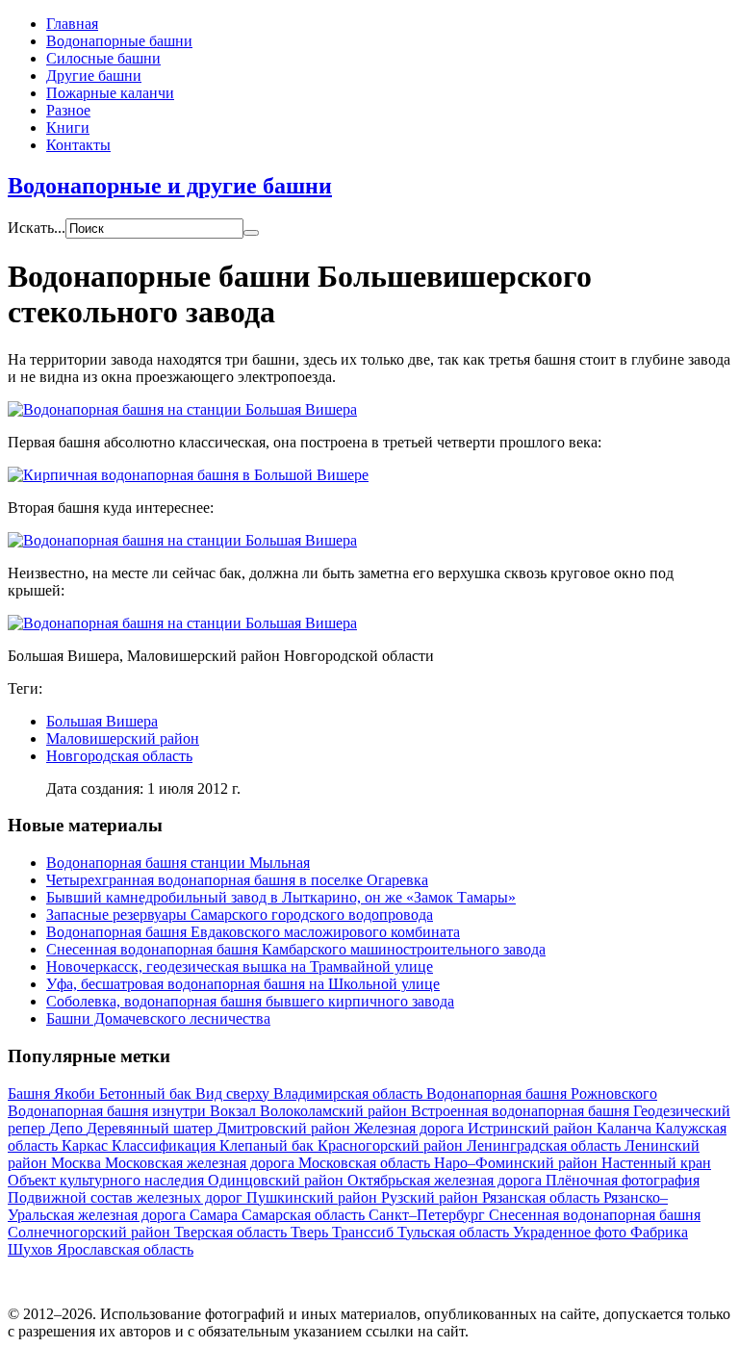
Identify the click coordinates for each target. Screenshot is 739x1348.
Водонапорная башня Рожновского (541, 1093)
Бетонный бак (147, 1093)
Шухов (32, 1249)
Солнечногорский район (91, 1232)
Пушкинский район (313, 1197)
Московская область (366, 1163)
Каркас (87, 1145)
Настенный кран (656, 1163)
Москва (78, 1163)
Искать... (36, 227)
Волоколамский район (335, 1111)
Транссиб (364, 1232)
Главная (72, 23)
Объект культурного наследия (108, 1180)
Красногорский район (392, 1145)
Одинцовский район (277, 1180)
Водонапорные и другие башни (170, 185)
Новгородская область (119, 756)
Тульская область (455, 1232)
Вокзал (235, 1111)
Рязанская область (542, 1197)
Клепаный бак (268, 1145)
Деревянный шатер (152, 1128)
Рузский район (431, 1197)
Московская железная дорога (201, 1163)
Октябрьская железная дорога (446, 1180)
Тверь (311, 1232)
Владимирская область (349, 1093)
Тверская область (232, 1232)
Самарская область (305, 1215)
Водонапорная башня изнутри (109, 1111)
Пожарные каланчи (110, 93)
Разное (68, 110)
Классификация (165, 1145)
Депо (68, 1128)
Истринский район (532, 1128)
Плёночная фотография (623, 1180)
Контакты (78, 145)
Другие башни (93, 75)
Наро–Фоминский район (517, 1163)
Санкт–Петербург (429, 1215)
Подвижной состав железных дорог (127, 1197)
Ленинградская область (545, 1145)
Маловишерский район (122, 738)
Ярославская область (125, 1249)
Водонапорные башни (119, 41)
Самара (216, 1215)
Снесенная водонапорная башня (595, 1215)
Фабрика (659, 1232)
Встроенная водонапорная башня (522, 1111)
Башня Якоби (53, 1093)
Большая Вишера (102, 721)
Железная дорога (411, 1128)
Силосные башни (103, 58)
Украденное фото (571, 1232)
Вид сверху (234, 1093)
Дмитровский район (285, 1128)
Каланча (626, 1128)
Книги (67, 127)
